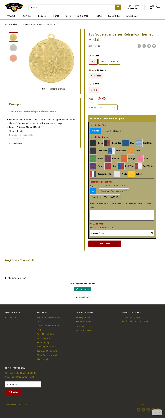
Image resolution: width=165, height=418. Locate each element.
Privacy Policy (43, 338)
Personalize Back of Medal (107, 184)
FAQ (39, 330)
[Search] (118, 7)
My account (132, 8)
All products (17, 24)
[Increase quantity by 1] (114, 107)
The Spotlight (43, 359)
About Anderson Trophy (48, 355)
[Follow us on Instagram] (148, 410)
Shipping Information (46, 346)
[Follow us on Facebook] (138, 410)
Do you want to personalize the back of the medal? (107, 186)
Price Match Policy (45, 334)
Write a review (82, 289)
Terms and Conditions (47, 351)
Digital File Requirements (48, 325)
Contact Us (42, 321)
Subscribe (13, 392)
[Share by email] (154, 46)
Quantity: (92, 107)
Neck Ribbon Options (100, 137)
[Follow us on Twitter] (143, 410)
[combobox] (71, 7)
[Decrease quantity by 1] (101, 107)
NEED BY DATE (102, 226)
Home (7, 24)
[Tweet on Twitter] (149, 46)
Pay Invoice (10, 317)
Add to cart (105, 243)
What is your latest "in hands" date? (102, 228)
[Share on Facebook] (139, 46)
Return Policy (43, 342)
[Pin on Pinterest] (144, 46)
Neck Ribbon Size (98, 125)
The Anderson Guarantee (48, 317)
